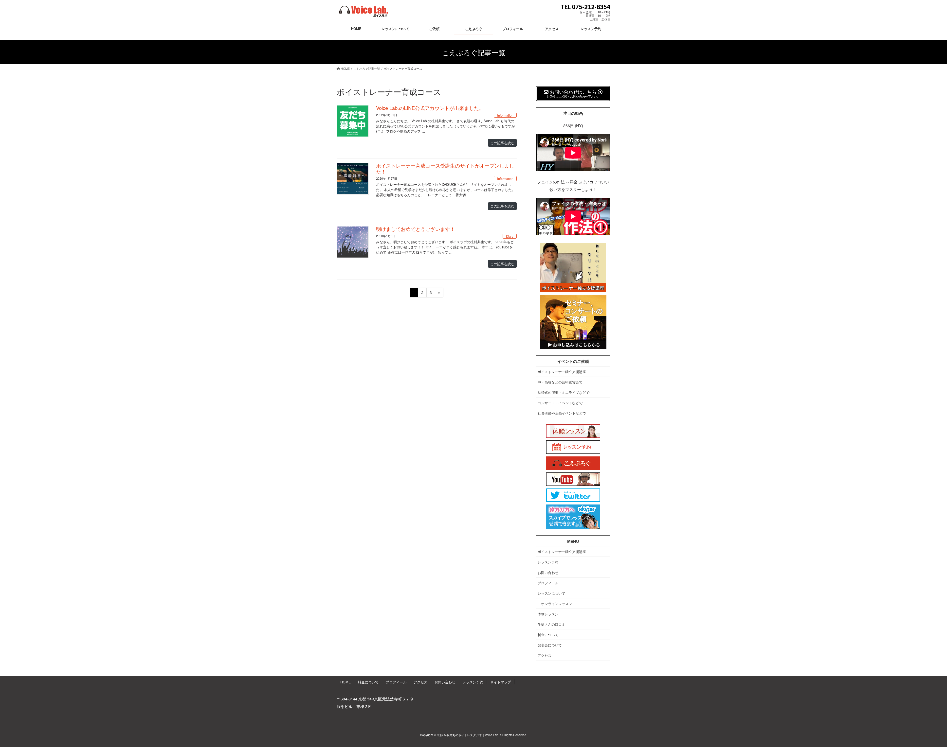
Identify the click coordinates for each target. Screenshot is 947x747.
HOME (345, 681)
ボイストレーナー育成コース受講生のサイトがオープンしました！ (445, 168)
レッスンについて (551, 593)
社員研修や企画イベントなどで (562, 413)
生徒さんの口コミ (551, 624)
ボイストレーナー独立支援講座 (562, 371)
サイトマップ (500, 681)
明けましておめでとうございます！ (415, 228)
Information (505, 115)
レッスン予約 (548, 561)
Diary (509, 236)
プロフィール (548, 582)
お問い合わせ (548, 572)
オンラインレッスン (556, 603)
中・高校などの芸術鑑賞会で (560, 382)
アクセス (544, 655)
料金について (548, 634)
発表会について (550, 645)
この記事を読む (502, 142)
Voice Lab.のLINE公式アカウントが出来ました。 (430, 107)
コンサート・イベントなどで (560, 402)
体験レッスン (548, 613)
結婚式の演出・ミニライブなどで (563, 392)
